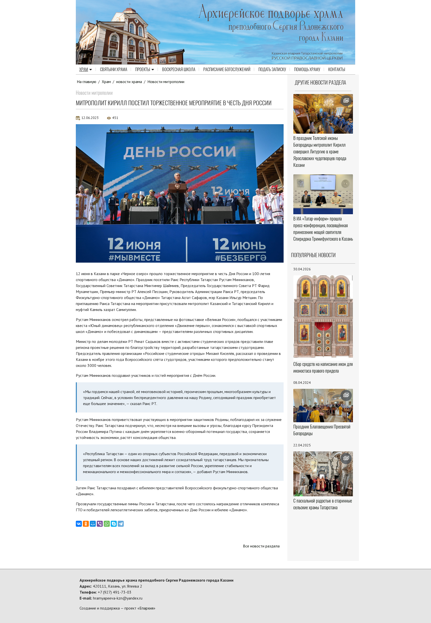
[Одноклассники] (86, 524)
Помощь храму (307, 69)
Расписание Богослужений (226, 69)
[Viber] (100, 524)
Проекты (142, 69)
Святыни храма (113, 69)
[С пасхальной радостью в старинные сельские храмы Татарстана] (323, 473)
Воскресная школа (178, 69)
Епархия (146, 608)
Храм (83, 69)
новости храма (129, 81)
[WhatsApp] (107, 524)
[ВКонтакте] (79, 524)
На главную (86, 81)
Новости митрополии (165, 81)
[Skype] (114, 524)
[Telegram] (121, 524)
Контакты (336, 69)
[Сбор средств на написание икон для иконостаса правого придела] (323, 317)
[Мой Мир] (93, 524)
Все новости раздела (261, 545)
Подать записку (272, 69)
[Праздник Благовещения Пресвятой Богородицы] (323, 405)
